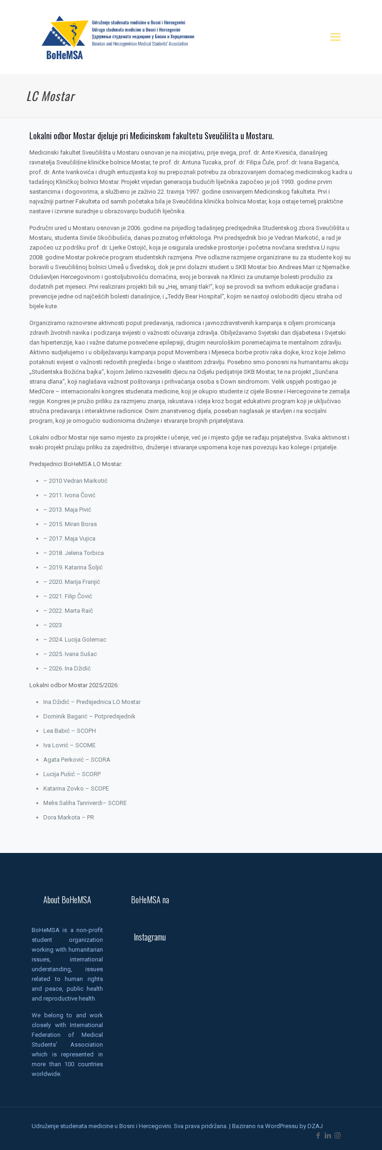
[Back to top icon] (337, 1131)
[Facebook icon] (317, 1135)
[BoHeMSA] (118, 37)
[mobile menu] (335, 37)
